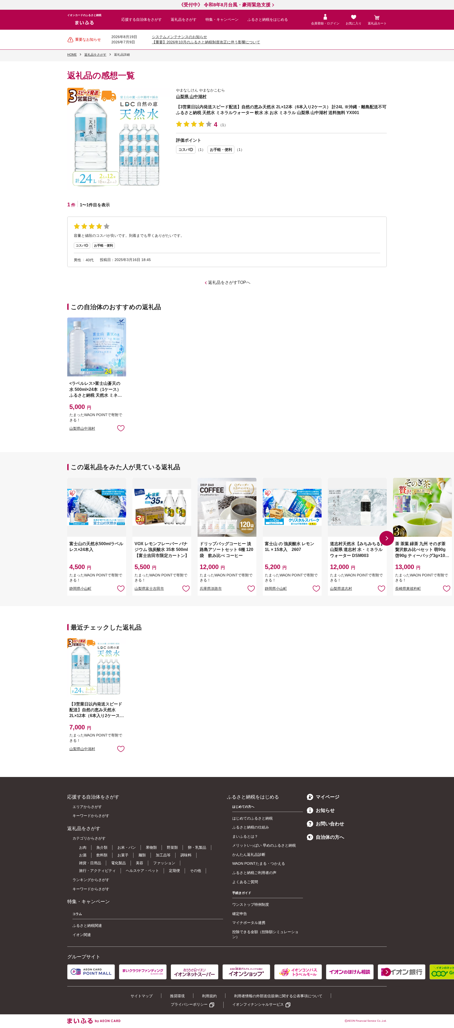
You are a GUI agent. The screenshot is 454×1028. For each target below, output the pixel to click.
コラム (77, 914)
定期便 (174, 870)
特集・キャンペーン (222, 19)
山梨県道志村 (341, 588)
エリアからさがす (87, 807)
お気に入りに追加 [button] (121, 428)
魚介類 (101, 847)
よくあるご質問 (245, 882)
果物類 (151, 847)
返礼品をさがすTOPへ (229, 282)
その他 (195, 870)
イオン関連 (82, 935)
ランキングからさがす (91, 880)
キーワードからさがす (91, 816)
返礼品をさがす (184, 19)
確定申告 (239, 914)
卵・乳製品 (197, 847)
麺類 (142, 855)
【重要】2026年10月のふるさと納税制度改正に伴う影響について (206, 42)
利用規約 (209, 996)
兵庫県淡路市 (211, 588)
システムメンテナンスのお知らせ (179, 37)
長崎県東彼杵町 (408, 588)
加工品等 (163, 855)
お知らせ (325, 810)
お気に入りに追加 (121, 588)
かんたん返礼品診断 (248, 854)
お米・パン (126, 847)
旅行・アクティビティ (97, 870)
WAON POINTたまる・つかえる (258, 863)
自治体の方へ (330, 837)
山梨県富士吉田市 (149, 588)
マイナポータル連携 (248, 922)
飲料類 (101, 855)
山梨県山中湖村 (82, 428)
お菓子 (122, 855)
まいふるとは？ (245, 836)
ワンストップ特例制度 (250, 904)
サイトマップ (142, 996)
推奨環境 (177, 996)
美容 (139, 863)
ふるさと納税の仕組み (250, 827)
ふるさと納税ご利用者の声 (254, 873)
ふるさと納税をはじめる (267, 19)
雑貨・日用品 (90, 863)
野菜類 (172, 847)
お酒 (82, 855)
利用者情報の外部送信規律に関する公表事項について (278, 996)
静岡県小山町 (80, 588)
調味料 (186, 855)
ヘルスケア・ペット (142, 870)
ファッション (164, 863)
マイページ (327, 797)
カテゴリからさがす (89, 838)
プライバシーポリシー (189, 1004)
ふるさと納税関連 (87, 925)
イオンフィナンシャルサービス (258, 1004)
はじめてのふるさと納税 (252, 818)
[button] (386, 538)
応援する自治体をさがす (141, 19)
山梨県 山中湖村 (191, 96)
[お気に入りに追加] (121, 428)
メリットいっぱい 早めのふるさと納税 (264, 845)
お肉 (82, 847)
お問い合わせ (330, 823)
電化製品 (118, 863)
